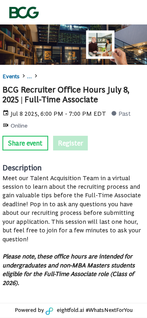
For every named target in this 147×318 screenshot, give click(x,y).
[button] (25, 143)
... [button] (29, 76)
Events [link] (11, 76)
